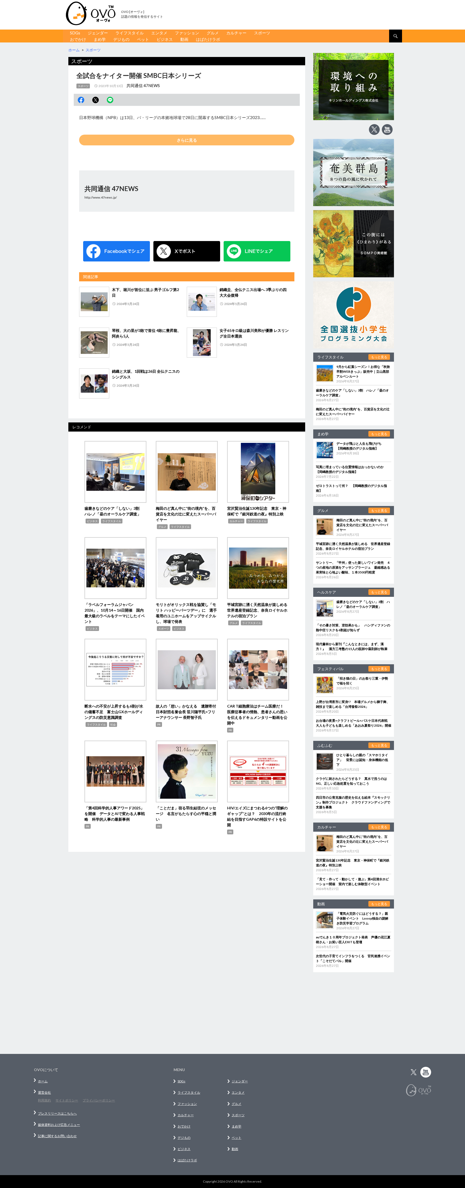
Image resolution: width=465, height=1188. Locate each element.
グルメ (213, 32)
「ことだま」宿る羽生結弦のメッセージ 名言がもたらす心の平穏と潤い (186, 813)
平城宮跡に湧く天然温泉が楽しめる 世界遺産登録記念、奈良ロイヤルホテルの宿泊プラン (259, 610)
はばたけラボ (208, 39)
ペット (143, 39)
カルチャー (236, 32)
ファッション (187, 32)
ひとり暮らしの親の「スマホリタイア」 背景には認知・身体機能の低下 (362, 760)
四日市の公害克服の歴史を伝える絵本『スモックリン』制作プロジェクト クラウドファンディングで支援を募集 (353, 802)
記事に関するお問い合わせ (57, 1136)
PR (159, 724)
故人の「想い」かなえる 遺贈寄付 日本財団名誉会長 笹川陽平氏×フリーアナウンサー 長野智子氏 (188, 712)
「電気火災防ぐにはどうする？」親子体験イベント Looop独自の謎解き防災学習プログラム (362, 918)
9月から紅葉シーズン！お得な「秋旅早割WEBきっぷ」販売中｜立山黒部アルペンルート (363, 371)
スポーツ (262, 32)
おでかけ (78, 39)
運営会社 (44, 1092)
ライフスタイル (129, 32)
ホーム (43, 1081)
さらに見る (187, 140)
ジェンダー (98, 32)
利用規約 (44, 1100)
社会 (113, 724)
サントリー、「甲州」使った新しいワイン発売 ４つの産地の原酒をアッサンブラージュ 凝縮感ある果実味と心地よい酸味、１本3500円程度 (353, 567)
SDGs (75, 32)
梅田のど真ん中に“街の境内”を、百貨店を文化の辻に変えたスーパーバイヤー (186, 514)
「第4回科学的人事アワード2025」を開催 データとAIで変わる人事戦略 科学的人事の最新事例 (114, 813)
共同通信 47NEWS (143, 85)
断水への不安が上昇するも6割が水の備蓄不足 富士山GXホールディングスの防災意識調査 (113, 712)
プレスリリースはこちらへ (57, 1113)
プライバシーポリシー (99, 1100)
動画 (184, 39)
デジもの (121, 39)
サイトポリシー (66, 1100)
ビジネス (165, 39)
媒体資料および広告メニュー (59, 1125)
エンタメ (159, 32)
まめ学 (100, 39)
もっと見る (379, 357)
